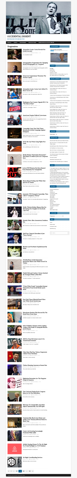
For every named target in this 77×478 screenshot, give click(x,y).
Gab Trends (52, 196)
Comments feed (53, 226)
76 (38, 212)
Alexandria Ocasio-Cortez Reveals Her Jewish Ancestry (34, 50)
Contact (9, 42)
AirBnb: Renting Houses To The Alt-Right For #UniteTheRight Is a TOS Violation (35, 445)
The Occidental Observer (55, 204)
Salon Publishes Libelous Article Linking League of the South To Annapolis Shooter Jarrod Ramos (35, 327)
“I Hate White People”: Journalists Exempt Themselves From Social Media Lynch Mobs (35, 287)
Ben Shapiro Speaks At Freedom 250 (57, 152)
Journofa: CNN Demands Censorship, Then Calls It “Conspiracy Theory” (35, 194)
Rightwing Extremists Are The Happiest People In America (34, 379)
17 (40, 159)
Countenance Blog (53, 193)
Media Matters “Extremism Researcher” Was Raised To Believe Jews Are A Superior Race (35, 156)
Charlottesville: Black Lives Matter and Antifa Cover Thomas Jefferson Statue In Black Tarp (35, 419)
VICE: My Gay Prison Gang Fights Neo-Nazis (34, 142)
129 (23, 471)
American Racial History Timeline (46, 42)
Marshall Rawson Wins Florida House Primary (58, 146)
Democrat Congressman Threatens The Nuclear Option (34, 76)
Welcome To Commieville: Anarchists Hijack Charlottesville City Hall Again (34, 405)
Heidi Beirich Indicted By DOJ (55, 159)
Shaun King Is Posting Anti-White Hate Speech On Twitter (34, 181)
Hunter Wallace (35, 52)
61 (38, 447)
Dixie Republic (52, 195)
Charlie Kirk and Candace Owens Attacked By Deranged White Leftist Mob (35, 273)
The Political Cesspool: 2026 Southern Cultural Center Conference (59, 82)
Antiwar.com (52, 192)
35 (38, 367)
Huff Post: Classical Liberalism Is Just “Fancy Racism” (34, 234)
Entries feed (52, 224)
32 (38, 276)
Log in (51, 222)
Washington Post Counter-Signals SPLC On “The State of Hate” (35, 103)
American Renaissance (54, 189)
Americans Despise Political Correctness (34, 115)
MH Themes (23, 475)
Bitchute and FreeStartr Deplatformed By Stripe (35, 247)
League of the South (54, 199)
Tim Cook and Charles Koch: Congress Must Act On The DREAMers (34, 392)
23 (39, 117)
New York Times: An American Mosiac (57, 150)
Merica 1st (52, 200)
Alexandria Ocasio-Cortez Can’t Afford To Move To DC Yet (35, 89)
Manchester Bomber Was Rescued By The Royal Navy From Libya (35, 313)
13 (38, 250)
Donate (15, 42)
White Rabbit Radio (54, 209)
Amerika (51, 190)
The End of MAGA (66, 95)
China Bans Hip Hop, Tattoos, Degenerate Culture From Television (35, 352)
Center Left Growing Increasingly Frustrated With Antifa (33, 432)
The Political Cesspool (54, 205)
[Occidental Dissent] (38, 33)
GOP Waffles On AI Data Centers (56, 148)
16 (39, 408)
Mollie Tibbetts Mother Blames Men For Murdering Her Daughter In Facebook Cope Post (34, 208)
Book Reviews (23, 42)
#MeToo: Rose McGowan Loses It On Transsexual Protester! (34, 339)
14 (40, 381)
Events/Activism (32, 42)
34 (38, 302)
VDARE (51, 208)
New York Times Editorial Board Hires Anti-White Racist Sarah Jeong (34, 300)
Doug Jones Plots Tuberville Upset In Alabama (59, 161)
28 (38, 264)
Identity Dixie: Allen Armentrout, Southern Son (35, 221)
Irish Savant (52, 197)
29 (40, 52)
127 (16, 471)
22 (38, 291)
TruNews (51, 207)
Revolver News (53, 201)
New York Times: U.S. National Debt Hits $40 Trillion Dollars (58, 106)
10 (39, 236)
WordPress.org (53, 228)
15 (40, 66)
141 (29, 471)
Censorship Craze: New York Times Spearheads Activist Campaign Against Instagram (34, 130)
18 (37, 459)
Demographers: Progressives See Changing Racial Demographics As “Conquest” (35, 63)
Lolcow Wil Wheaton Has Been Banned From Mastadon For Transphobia (33, 168)
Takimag (51, 203)
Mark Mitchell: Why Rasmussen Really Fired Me (59, 140)
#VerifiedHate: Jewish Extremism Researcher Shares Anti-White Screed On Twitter (35, 261)
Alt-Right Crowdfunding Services (32, 457)
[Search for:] (60, 233)
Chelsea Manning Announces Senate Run (35, 365)
